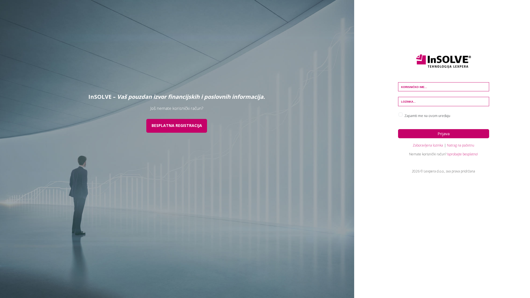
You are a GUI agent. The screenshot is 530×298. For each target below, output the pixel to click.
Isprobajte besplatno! (462, 154)
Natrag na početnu (460, 145)
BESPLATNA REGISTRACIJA (177, 125)
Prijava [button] (444, 133)
